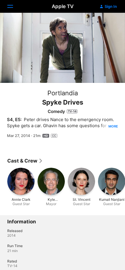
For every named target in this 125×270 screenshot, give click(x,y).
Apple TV (63, 6)
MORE (113, 126)
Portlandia (62, 93)
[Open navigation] (13, 6)
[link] (25, 161)
